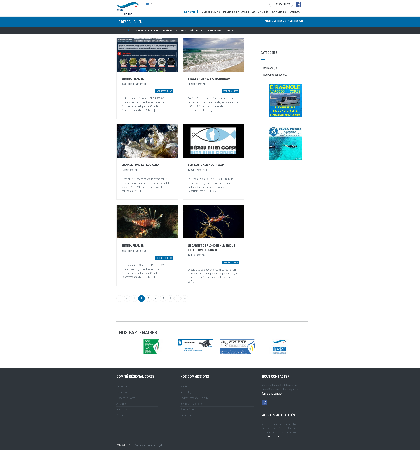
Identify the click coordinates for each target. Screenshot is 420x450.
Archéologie (186, 392)
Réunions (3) (270, 68)
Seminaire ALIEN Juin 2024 (206, 165)
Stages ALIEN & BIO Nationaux (209, 79)
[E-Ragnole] (285, 100)
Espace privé (283, 4)
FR (147, 4)
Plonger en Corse (236, 11)
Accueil (268, 21)
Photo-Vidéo (187, 409)
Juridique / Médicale (191, 403)
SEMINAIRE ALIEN (133, 79)
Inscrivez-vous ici (271, 436)
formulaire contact (272, 393)
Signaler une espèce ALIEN (141, 165)
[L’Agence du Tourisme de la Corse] (191, 346)
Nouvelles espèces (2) (275, 74)
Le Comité (191, 11)
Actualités (260, 11)
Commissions (211, 11)
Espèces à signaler (174, 30)
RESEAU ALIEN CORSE (146, 30)
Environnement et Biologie (194, 398)
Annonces (279, 11)
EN (151, 4)
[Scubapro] (149, 346)
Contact (295, 11)
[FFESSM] (233, 346)
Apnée (183, 386)
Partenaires (214, 30)
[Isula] (285, 143)
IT (154, 4)
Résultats (196, 30)
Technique (185, 415)
